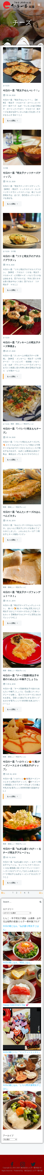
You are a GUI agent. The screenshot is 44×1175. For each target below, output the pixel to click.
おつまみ (6, 85)
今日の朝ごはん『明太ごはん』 (18, 962)
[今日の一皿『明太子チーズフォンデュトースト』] (22, 566)
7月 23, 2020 (10, 181)
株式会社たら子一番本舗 (30, 1168)
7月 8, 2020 (10, 265)
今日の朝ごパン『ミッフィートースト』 (22, 1052)
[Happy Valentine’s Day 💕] (22, 1028)
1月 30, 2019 (10, 520)
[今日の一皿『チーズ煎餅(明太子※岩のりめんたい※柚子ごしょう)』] (22, 649)
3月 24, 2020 (10, 437)
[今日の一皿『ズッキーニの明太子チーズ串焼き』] (22, 317)
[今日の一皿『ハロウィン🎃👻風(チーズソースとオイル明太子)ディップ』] (22, 736)
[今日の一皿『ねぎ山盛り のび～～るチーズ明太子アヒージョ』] (22, 823)
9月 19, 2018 (10, 857)
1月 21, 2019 (10, 601)
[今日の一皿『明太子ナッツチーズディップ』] (22, 147)
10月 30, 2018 (11, 774)
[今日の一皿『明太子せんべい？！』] (22, 64)
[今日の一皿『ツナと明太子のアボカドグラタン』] (22, 230)
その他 (5, 168)
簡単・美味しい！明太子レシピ (22, 424)
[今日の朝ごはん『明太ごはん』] (22, 983)
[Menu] (39, 5)
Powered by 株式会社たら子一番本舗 (28, 1170)
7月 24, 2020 (10, 95)
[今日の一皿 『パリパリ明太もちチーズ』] (22, 403)
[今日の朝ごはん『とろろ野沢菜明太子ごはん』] (22, 1110)
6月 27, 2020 (10, 351)
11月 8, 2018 (10, 684)
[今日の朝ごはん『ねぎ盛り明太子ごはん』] (22, 946)
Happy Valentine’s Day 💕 (16, 1004)
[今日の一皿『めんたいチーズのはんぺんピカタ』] (22, 486)
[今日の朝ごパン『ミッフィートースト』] (22, 1068)
